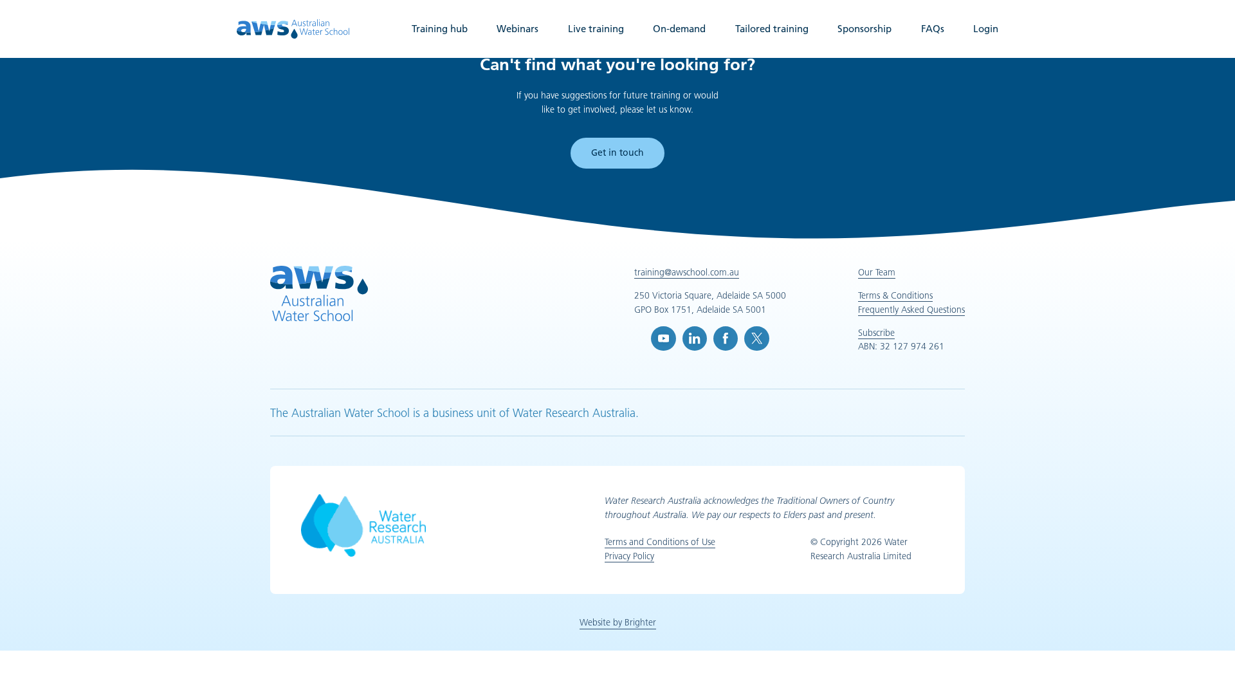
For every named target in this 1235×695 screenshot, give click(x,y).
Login (985, 29)
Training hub (440, 29)
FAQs (932, 29)
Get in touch (617, 152)
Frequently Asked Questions (911, 309)
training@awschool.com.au (686, 272)
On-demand (679, 29)
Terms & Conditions (895, 295)
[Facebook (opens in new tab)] (725, 338)
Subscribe (876, 332)
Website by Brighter (618, 622)
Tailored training (772, 29)
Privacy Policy (629, 556)
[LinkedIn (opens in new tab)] (694, 338)
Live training (596, 29)
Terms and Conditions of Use (660, 542)
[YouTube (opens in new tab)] (663, 338)
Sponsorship (864, 29)
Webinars (517, 29)
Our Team (876, 272)
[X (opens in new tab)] (756, 338)
